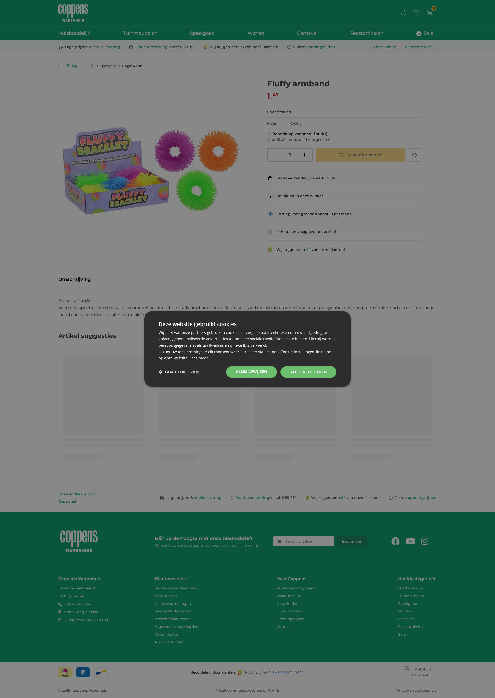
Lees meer (198, 357)
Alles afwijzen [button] (251, 371)
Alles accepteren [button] (308, 371)
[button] (179, 372)
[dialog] (247, 349)
